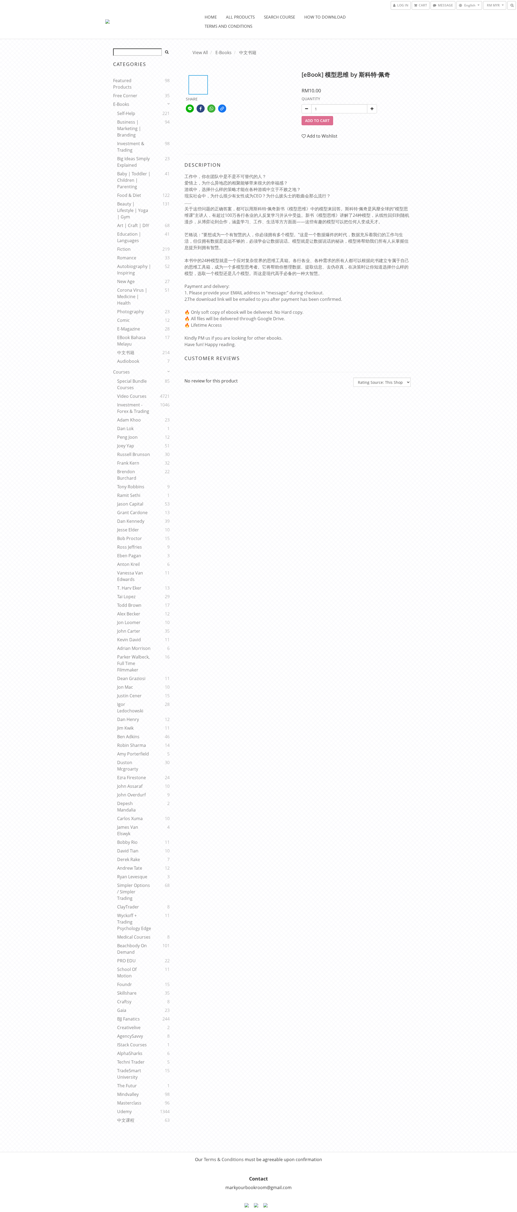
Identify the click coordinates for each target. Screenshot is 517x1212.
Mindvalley (128, 1094)
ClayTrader (128, 907)
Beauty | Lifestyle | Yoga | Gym (132, 210)
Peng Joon (127, 437)
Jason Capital (130, 504)
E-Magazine (128, 329)
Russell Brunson (133, 454)
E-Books (121, 104)
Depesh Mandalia (126, 806)
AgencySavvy (130, 1036)
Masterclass (129, 1103)
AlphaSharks (129, 1053)
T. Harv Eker (129, 588)
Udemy (124, 1112)
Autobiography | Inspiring (134, 269)
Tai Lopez (126, 597)
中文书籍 (125, 353)
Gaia (121, 1010)
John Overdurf (131, 795)
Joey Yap (125, 446)
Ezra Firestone (131, 778)
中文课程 (125, 1120)
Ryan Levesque (132, 877)
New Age (126, 281)
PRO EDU (126, 961)
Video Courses (131, 396)
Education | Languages (129, 237)
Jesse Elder (128, 530)
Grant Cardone (132, 513)
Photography (130, 312)
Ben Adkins (128, 737)
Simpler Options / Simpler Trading (133, 891)
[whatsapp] (211, 109)
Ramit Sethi (128, 495)
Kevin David (129, 640)
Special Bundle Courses (132, 384)
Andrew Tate (129, 868)
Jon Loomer (129, 622)
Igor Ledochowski (130, 707)
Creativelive (129, 1027)
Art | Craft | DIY (133, 225)
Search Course (279, 17)
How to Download (325, 17)
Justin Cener (129, 696)
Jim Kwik (125, 728)
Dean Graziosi (131, 678)
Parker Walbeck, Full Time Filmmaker (133, 663)
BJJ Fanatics (128, 1019)
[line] (190, 109)
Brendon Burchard (126, 475)
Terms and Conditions (228, 26)
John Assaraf (129, 786)
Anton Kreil (128, 564)
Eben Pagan (129, 556)
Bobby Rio (127, 842)
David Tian (127, 851)
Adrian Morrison (134, 648)
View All (200, 52)
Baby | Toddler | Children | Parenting (134, 180)
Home (211, 17)
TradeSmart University (129, 1074)
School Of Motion (127, 972)
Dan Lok (125, 428)
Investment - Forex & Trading (133, 408)
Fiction (124, 249)
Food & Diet (129, 195)
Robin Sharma (131, 745)
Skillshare (127, 993)
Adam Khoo (129, 420)
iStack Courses (132, 1045)
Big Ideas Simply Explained (133, 162)
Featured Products (122, 84)
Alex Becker (128, 614)
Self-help (126, 113)
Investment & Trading (130, 147)
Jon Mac (125, 687)
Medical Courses (134, 937)
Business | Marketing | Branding (129, 128)
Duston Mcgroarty (127, 766)
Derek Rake (128, 859)
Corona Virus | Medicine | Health (132, 296)
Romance (126, 258)
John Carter (128, 631)
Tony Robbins (130, 487)
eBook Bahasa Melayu (131, 341)
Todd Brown (129, 605)
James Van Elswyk (127, 830)
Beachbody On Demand (132, 949)
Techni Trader (131, 1062)
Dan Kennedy (130, 521)
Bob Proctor (129, 538)
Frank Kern (128, 463)
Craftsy (124, 1002)
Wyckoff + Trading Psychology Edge (134, 922)
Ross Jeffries (129, 547)
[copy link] (222, 109)
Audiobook (128, 361)
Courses (121, 372)
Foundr (124, 984)
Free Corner (125, 96)
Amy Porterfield (133, 754)
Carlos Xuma (130, 818)
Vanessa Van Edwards (130, 576)
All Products (240, 17)
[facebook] (201, 109)
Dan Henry (128, 719)
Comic (123, 320)
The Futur (127, 1086)
